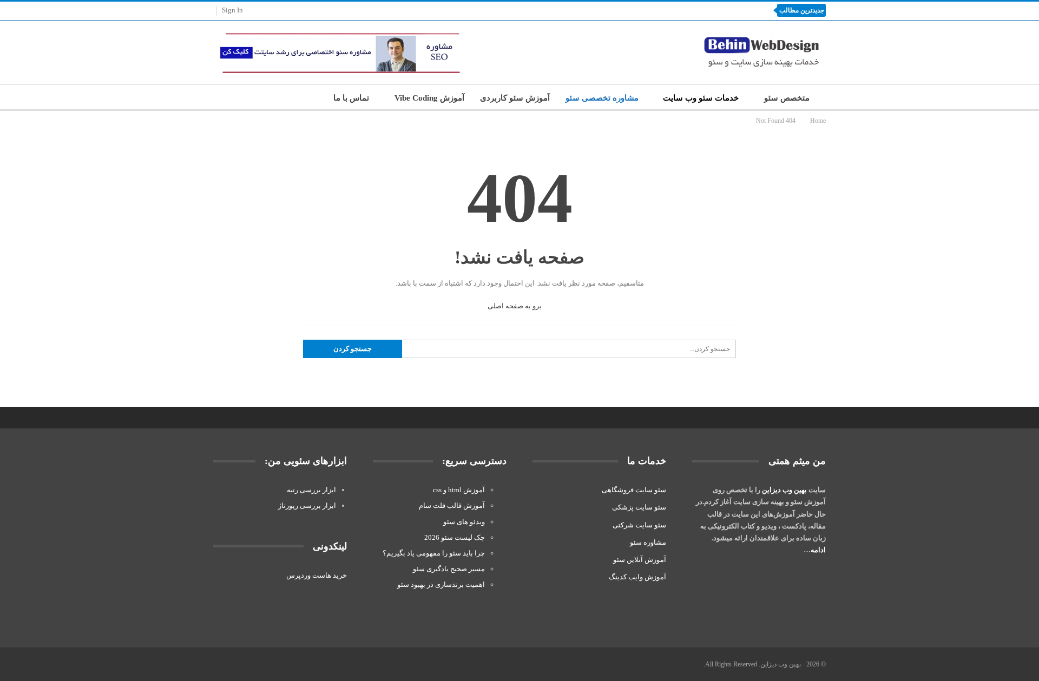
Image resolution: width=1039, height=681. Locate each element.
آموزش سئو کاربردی (515, 98)
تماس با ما (351, 98)
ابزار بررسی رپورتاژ (307, 505)
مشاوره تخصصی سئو (602, 98)
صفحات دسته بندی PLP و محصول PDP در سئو (682, 10)
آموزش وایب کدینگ (637, 577)
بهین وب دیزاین (784, 490)
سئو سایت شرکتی (639, 525)
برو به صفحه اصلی (515, 306)
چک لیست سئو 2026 (454, 537)
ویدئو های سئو (464, 522)
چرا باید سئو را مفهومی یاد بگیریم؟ (434, 553)
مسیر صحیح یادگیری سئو (449, 569)
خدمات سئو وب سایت (701, 98)
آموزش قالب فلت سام (452, 505)
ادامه (818, 550)
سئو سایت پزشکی (639, 507)
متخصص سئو (787, 98)
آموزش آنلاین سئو (639, 560)
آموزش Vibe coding (429, 98)
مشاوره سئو (648, 542)
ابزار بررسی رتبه (311, 490)
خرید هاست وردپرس (316, 575)
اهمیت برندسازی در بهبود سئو (440, 584)
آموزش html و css (459, 490)
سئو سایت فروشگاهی (634, 490)
